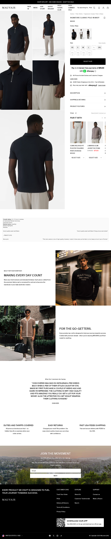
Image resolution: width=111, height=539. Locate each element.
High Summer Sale (71, 8)
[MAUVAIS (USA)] (8, 8)
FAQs (58, 498)
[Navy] (73, 34)
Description (75, 93)
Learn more (73, 79)
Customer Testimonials (82, 498)
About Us (78, 494)
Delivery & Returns (63, 503)
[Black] (88, 34)
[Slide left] (102, 117)
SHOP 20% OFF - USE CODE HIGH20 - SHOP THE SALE (55, 2)
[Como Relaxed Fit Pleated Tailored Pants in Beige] (78, 133)
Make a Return (97, 498)
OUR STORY (42, 8)
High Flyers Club (59, 8)
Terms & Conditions (63, 507)
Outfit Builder (51, 8)
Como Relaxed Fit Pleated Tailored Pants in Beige (77, 148)
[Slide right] (105, 117)
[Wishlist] (99, 8)
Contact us (96, 494)
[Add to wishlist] (104, 18)
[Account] (103, 8)
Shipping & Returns (77, 100)
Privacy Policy (61, 511)
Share (72, 113)
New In (29, 8)
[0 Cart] (108, 8)
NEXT (55, 476)
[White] (80, 34)
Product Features (77, 106)
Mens (35, 8)
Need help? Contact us (98, 113)
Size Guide (102, 43)
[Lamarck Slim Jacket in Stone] (95, 133)
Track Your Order (62, 494)
